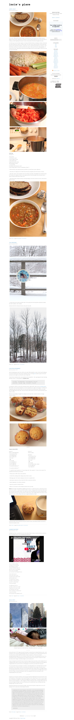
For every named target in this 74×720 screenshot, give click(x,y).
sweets (22, 525)
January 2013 (56, 67)
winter (18, 364)
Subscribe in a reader (56, 70)
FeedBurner (58, 78)
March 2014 (56, 59)
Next (35, 716)
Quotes (14, 711)
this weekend (13, 242)
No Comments (24, 238)
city (20, 711)
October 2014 (56, 55)
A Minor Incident (13, 529)
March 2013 (56, 65)
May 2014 (55, 58)
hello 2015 (12, 600)
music (18, 595)
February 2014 (56, 60)
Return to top (22, 718)
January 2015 (56, 54)
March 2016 (56, 50)
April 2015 (55, 51)
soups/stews (19, 238)
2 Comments (22, 595)
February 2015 (56, 53)
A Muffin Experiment (14, 368)
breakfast (19, 525)
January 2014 (56, 61)
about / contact (56, 17)
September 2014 (55, 56)
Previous (22, 716)
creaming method (43, 386)
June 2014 (55, 57)
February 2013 (56, 66)
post (35, 373)
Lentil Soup (12, 9)
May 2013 (55, 64)
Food (12, 238)
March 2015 (56, 52)
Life (12, 364)
